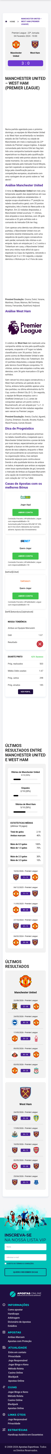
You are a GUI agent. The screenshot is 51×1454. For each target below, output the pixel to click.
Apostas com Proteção (20, 1341)
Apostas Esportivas (29, 1446)
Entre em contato (17, 1352)
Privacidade (14, 1356)
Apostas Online (16, 1380)
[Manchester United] (16, 44)
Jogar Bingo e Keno (18, 1364)
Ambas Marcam (16, 1337)
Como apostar (15, 1309)
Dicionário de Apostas (19, 1321)
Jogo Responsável (17, 1360)
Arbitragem (14, 1317)
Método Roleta (16, 1368)
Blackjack (13, 1376)
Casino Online (15, 1372)
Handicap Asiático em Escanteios (25, 1434)
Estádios (12, 1326)
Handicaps (13, 1313)
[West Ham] (35, 44)
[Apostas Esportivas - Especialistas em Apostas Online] (25, 1294)
